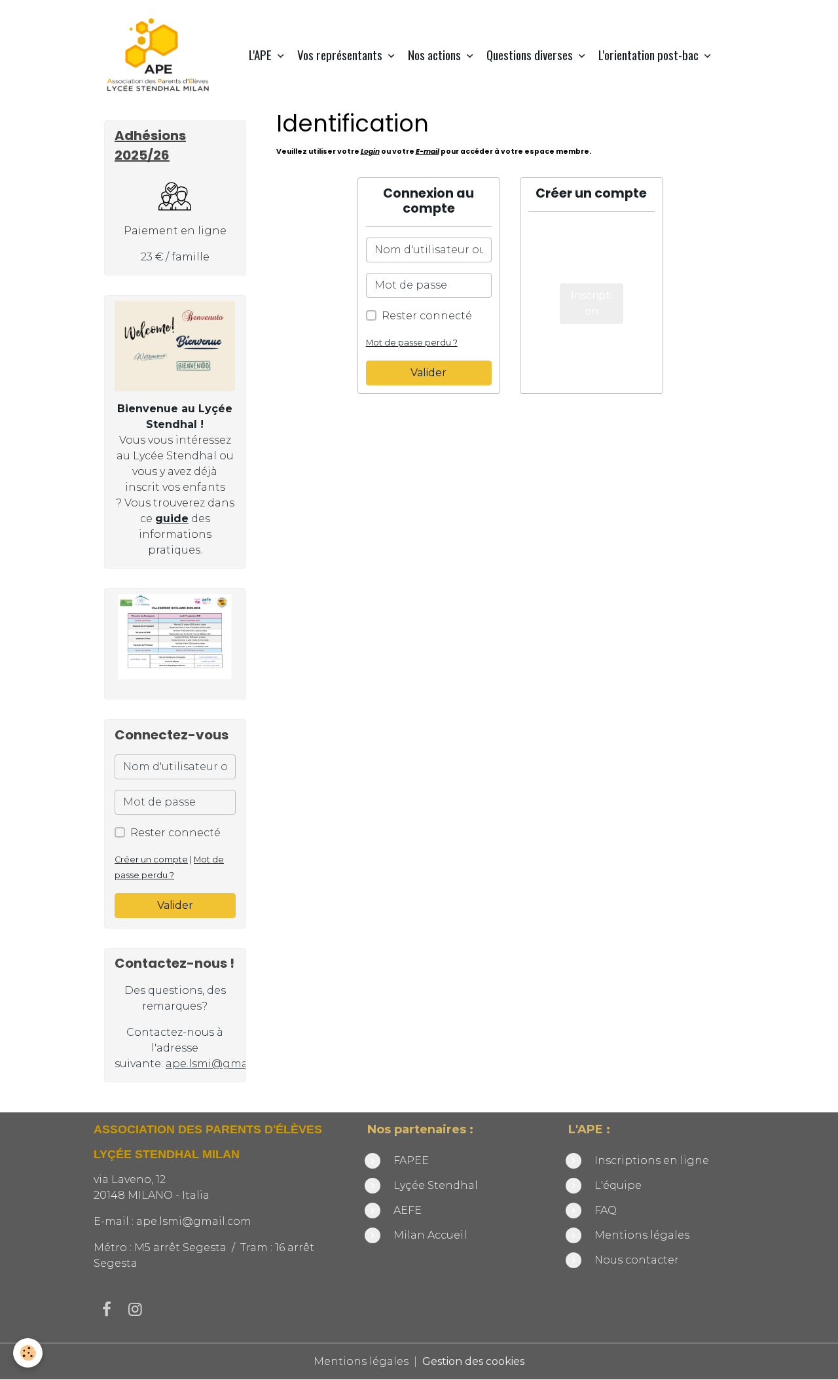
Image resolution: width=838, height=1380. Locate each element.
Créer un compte (151, 859)
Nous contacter (636, 1260)
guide (172, 518)
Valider (428, 372)
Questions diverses (530, 54)
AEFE (407, 1210)
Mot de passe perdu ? (412, 342)
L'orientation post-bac (649, 54)
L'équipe (619, 1185)
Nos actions (436, 54)
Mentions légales (641, 1235)
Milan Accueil (430, 1235)
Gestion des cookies (473, 1361)
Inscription (591, 303)
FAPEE (411, 1160)
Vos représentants (341, 54)
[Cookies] (28, 1353)
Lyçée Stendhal (435, 1185)
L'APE (261, 54)
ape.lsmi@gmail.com (223, 1063)
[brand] (160, 55)
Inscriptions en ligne (651, 1160)
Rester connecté (427, 316)
